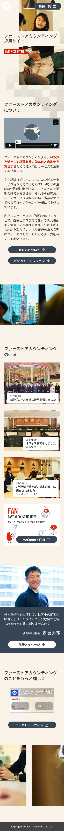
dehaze (6, 6)
